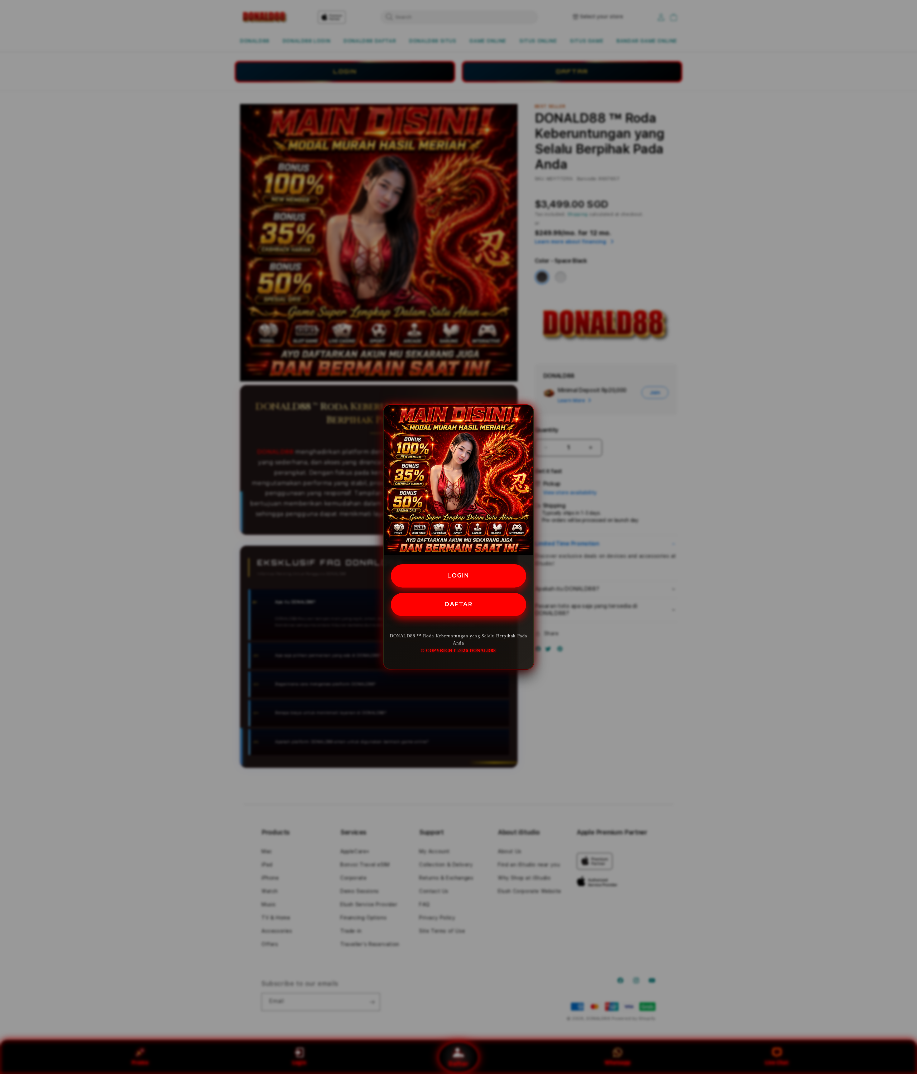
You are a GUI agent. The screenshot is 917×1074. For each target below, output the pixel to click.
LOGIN (458, 575)
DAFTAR (458, 604)
